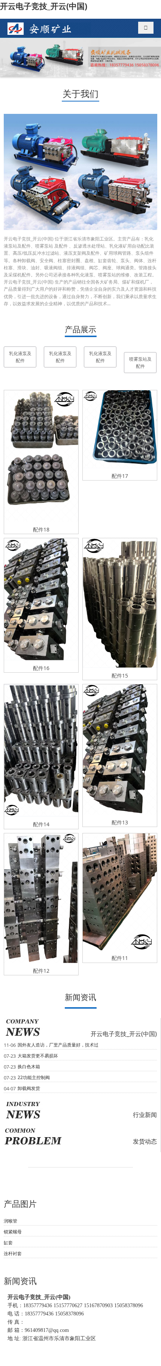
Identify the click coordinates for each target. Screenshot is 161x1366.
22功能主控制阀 (34, 1077)
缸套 (8, 1242)
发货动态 (145, 1141)
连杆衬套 (13, 1253)
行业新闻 (145, 1115)
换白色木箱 (29, 1066)
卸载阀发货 (29, 1088)
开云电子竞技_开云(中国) (43, 6)
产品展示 (80, 329)
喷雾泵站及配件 (140, 362)
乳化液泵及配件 (20, 357)
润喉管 (10, 1221)
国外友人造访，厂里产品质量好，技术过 (58, 1045)
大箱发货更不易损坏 (38, 1055)
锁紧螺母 (13, 1232)
